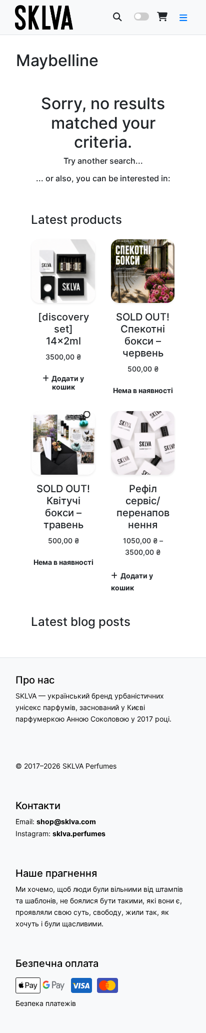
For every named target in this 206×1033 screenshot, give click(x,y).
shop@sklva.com (66, 821)
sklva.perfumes (79, 833)
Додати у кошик (68, 383)
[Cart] (162, 17)
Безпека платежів (46, 1003)
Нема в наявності (143, 391)
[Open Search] (117, 17)
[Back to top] (187, 1007)
